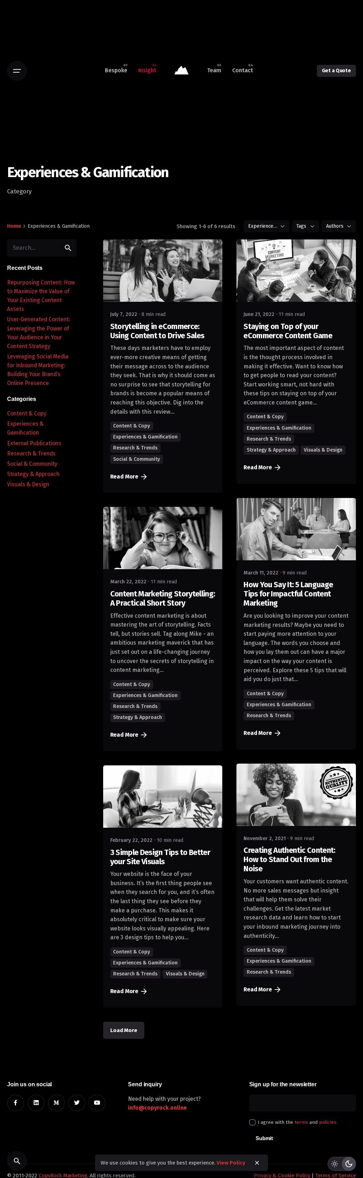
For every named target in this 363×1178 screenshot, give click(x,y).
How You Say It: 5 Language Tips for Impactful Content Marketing (288, 594)
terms (301, 1122)
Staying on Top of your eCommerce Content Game (288, 331)
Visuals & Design (28, 484)
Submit (264, 1138)
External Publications (34, 443)
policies (327, 1122)
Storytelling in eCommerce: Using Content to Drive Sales (157, 331)
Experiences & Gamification (145, 437)
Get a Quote (336, 71)
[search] (68, 247)
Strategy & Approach (33, 474)
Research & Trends (31, 453)
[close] (257, 1162)
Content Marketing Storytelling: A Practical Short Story (162, 598)
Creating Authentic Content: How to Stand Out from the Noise (289, 859)
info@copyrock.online (157, 1107)
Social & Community (32, 463)
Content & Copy (26, 413)
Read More (124, 476)
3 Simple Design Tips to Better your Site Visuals (160, 857)
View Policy (231, 1163)
